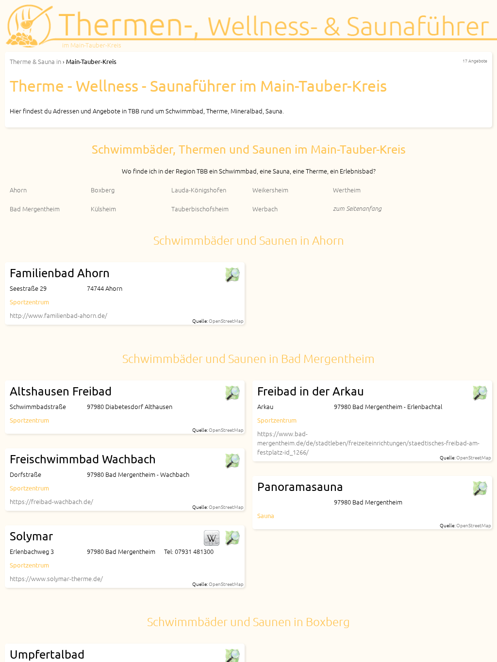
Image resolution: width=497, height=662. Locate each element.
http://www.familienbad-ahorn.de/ (58, 315)
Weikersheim (270, 189)
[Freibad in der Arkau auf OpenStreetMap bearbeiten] (479, 393)
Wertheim (347, 189)
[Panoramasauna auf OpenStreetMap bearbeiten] (479, 488)
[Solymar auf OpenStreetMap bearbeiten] (232, 538)
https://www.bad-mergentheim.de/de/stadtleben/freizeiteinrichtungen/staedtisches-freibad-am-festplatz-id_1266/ (368, 443)
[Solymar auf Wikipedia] (211, 538)
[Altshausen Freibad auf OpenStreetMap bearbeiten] (232, 393)
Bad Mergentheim (35, 208)
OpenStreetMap (226, 320)
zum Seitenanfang (357, 208)
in (35, 61)
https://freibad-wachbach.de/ (51, 501)
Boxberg (103, 189)
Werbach (265, 208)
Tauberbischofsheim (200, 208)
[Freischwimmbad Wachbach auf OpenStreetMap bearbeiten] (232, 461)
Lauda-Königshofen (198, 189)
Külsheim (103, 208)
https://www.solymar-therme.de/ (56, 578)
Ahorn (18, 189)
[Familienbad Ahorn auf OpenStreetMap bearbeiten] (232, 275)
